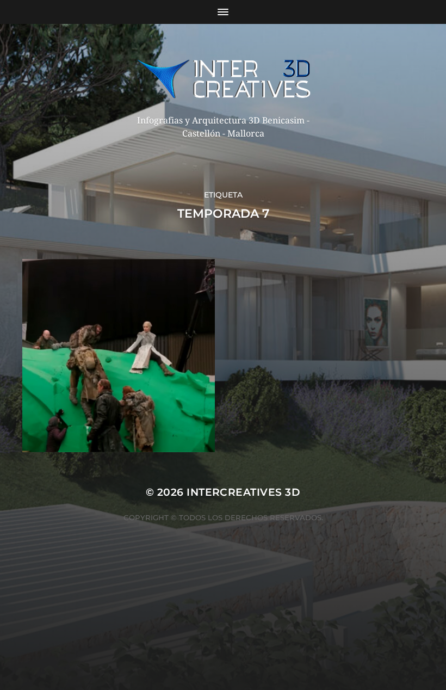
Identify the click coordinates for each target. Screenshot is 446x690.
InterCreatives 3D (243, 492)
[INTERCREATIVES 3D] (223, 79)
